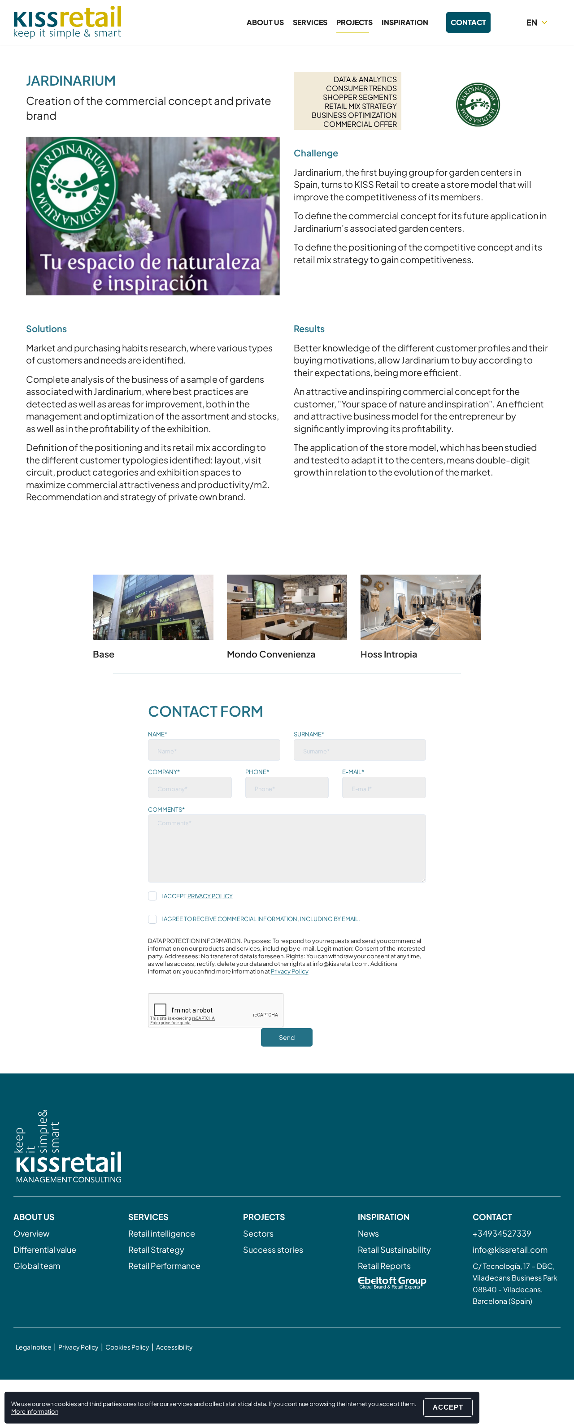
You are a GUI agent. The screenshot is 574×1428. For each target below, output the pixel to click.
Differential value (44, 1249)
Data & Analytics (365, 79)
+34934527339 (502, 1233)
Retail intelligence (161, 1233)
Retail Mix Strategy (361, 106)
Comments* (166, 809)
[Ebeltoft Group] (402, 1284)
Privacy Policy (210, 896)
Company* (164, 771)
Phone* (257, 771)
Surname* (309, 734)
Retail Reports (384, 1265)
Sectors (258, 1233)
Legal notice (34, 1347)
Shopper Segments (360, 97)
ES (538, 38)
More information (34, 1411)
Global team (36, 1265)
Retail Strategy (156, 1249)
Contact (468, 22)
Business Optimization (354, 115)
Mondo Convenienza (271, 653)
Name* (157, 734)
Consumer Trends (361, 88)
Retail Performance (164, 1265)
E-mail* (353, 771)
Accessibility (174, 1347)
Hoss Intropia (389, 653)
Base (103, 653)
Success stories (273, 1249)
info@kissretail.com (510, 1249)
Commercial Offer (360, 124)
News (368, 1233)
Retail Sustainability (394, 1249)
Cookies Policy (127, 1347)
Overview (31, 1233)
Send (287, 1037)
